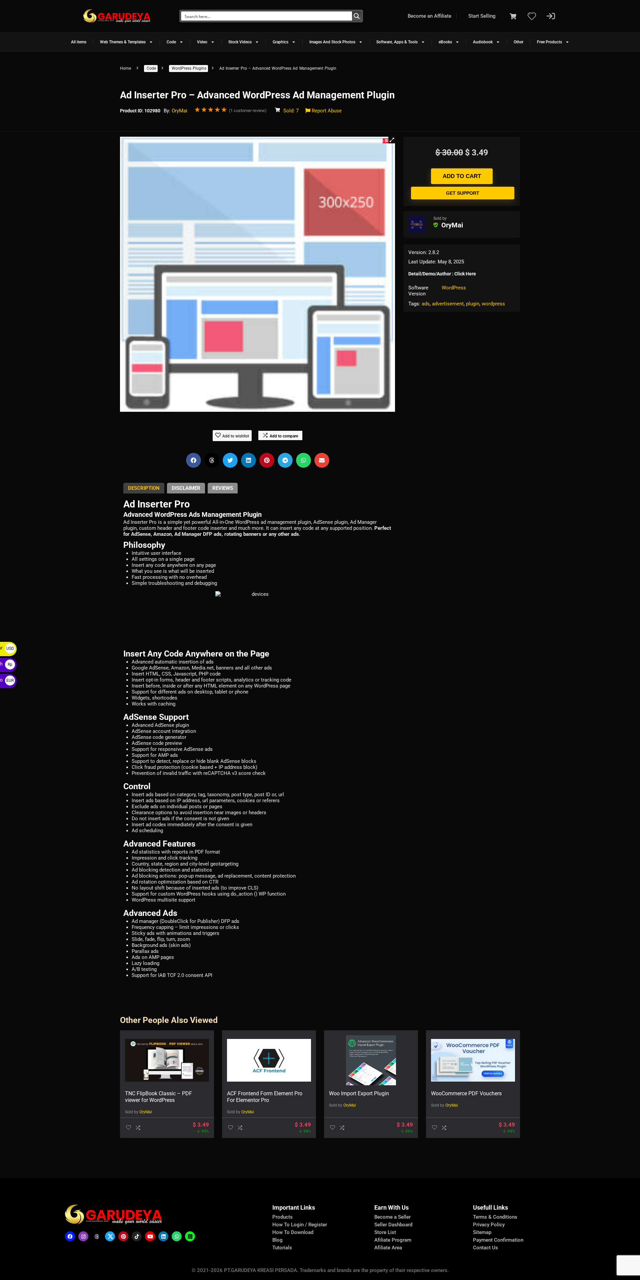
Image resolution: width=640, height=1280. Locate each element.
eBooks (445, 42)
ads (426, 304)
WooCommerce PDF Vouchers (466, 1093)
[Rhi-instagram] (83, 1236)
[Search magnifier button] (356, 16)
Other (518, 42)
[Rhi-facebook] (70, 1236)
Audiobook (483, 42)
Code (171, 42)
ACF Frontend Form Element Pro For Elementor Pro (264, 1096)
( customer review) (248, 110)
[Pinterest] (123, 1236)
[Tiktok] (137, 1236)
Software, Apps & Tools (397, 42)
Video (202, 42)
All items (78, 42)
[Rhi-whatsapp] (177, 1236)
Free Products (549, 42)
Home (125, 68)
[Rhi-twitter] (110, 1236)
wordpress (493, 304)
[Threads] (97, 1236)
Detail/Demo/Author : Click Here (442, 273)
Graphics (280, 42)
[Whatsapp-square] (190, 1236)
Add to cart (462, 176)
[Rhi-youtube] (150, 1236)
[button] (391, 140)
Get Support (462, 193)
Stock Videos (240, 42)
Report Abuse (326, 111)
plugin (472, 304)
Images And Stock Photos (332, 42)
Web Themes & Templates (123, 42)
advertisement (448, 304)
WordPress (454, 288)
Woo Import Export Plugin (359, 1093)
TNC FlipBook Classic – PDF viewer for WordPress (158, 1096)
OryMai (179, 111)
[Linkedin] (163, 1236)
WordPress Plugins (189, 68)
